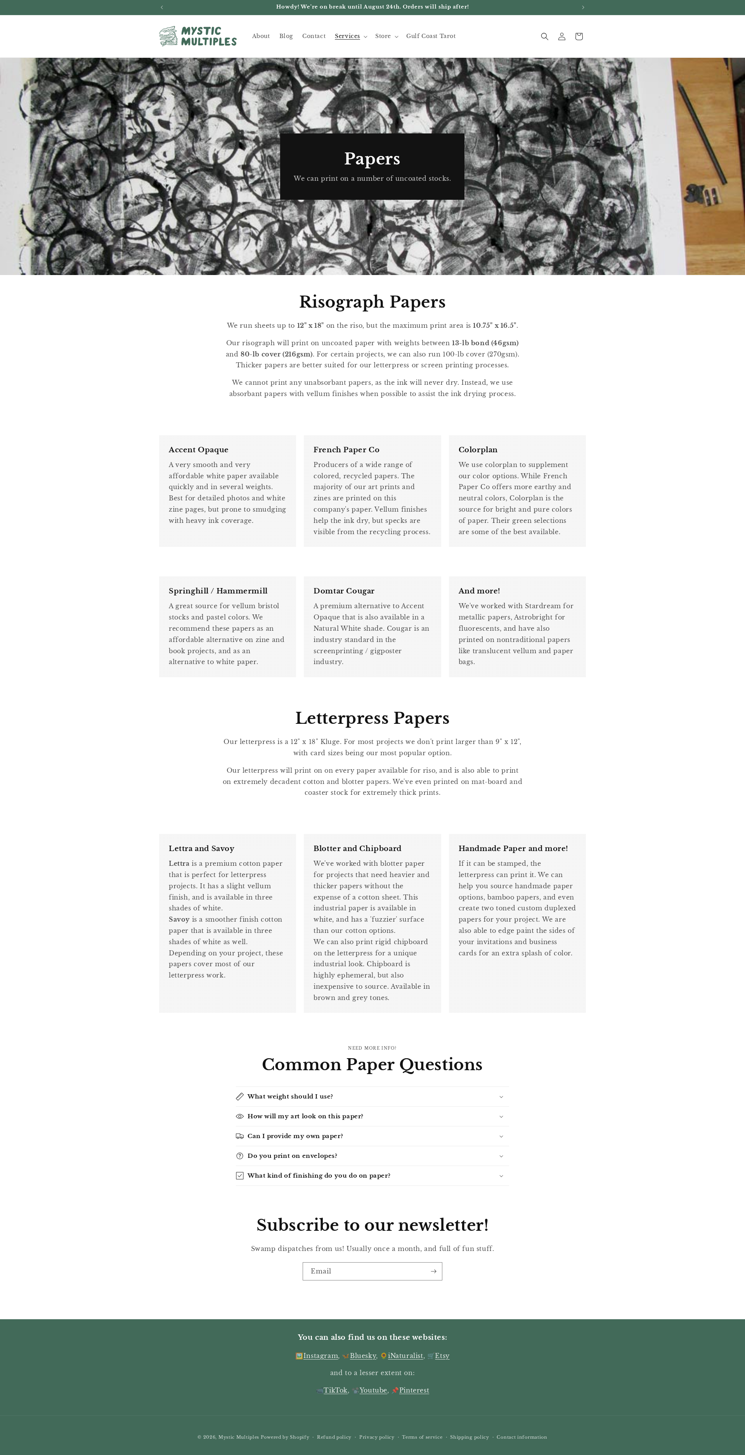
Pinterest (414, 1390)
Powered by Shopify (285, 1437)
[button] (350, 36)
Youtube (373, 1390)
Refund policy (334, 1437)
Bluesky (363, 1356)
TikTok (336, 1390)
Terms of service (422, 1437)
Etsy (442, 1356)
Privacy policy (377, 1437)
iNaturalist (405, 1356)
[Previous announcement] (161, 7)
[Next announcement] (583, 7)
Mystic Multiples (238, 1437)
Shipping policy (469, 1437)
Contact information (522, 1437)
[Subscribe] (433, 1271)
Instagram (320, 1356)
